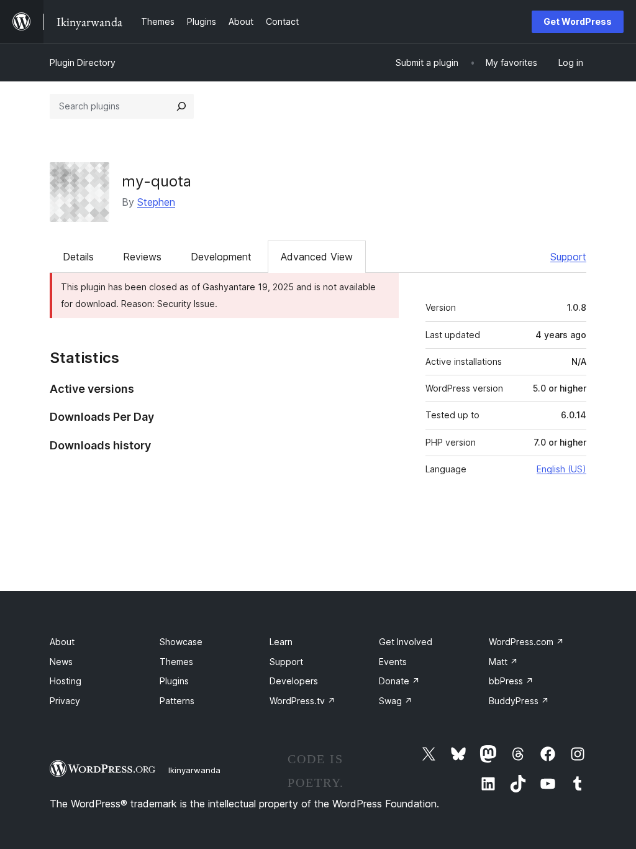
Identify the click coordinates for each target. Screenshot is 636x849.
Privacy (65, 700)
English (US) (561, 469)
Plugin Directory (83, 62)
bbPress (511, 681)
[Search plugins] (181, 106)
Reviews (142, 256)
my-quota (156, 181)
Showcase (181, 641)
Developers (294, 681)
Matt (503, 661)
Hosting (65, 681)
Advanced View (317, 256)
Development (221, 256)
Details (78, 256)
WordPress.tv (302, 700)
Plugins (174, 681)
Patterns (177, 700)
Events (393, 661)
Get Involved (405, 641)
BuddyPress (519, 700)
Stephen (156, 202)
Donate (399, 681)
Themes (176, 661)
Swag (395, 700)
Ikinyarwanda (194, 770)
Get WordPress (577, 21)
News (61, 661)
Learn (281, 641)
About (62, 641)
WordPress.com (526, 641)
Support (568, 256)
